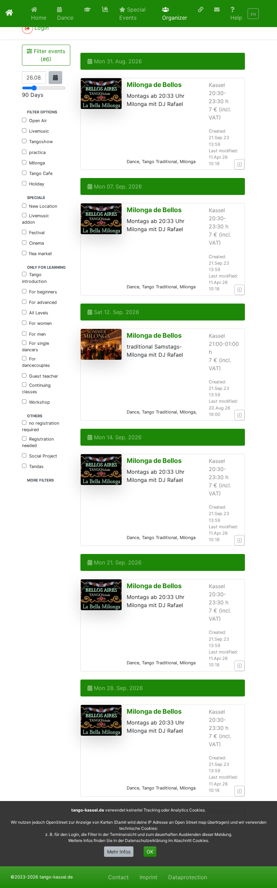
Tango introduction (34, 278)
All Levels (38, 312)
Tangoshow (41, 141)
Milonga (37, 162)
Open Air (38, 120)
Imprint (148, 877)
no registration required (40, 426)
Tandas (36, 466)
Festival (37, 232)
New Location (43, 206)
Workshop (39, 402)
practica (37, 152)
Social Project (43, 456)
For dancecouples (36, 362)
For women (40, 323)
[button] (87, 9)
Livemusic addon (35, 219)
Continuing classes (36, 388)
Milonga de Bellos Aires (154, 88)
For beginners (43, 291)
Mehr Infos (118, 851)
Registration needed (38, 442)
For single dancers (35, 346)
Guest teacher (43, 376)
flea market (40, 253)
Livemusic (39, 131)
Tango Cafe (40, 173)
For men (37, 334)
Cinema (36, 243)
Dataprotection (187, 877)
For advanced (43, 302)
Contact (118, 877)
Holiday (36, 183)
